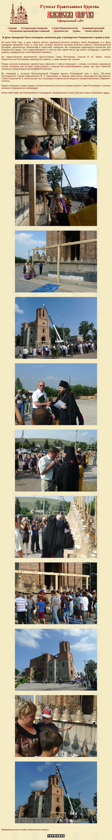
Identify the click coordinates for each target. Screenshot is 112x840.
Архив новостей (94, 31)
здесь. (107, 93)
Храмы (76, 31)
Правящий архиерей (93, 28)
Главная (12, 28)
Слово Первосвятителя (65, 28)
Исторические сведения (34, 28)
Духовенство (61, 31)
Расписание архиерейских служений (29, 31)
